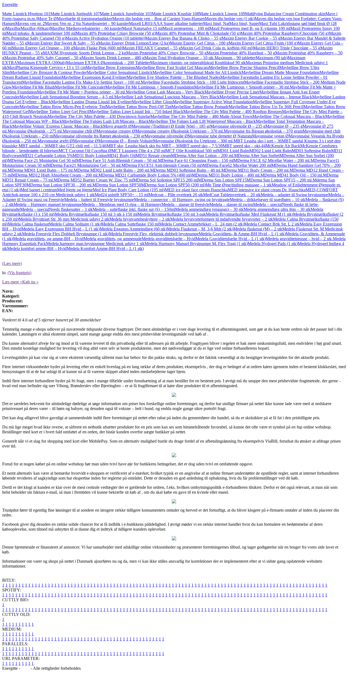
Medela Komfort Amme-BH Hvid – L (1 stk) (105, 248)
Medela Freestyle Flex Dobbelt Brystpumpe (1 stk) (65, 233)
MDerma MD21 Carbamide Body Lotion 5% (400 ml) (145, 175)
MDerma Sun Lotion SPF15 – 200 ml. (280, 180)
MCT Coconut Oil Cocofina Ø (84, 150)
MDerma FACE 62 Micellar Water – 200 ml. (272, 160)
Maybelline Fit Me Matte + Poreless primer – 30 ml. (81, 92)
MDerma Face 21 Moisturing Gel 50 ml (42, 160)
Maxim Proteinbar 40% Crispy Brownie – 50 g (166, 53)
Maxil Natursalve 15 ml (142, 28)
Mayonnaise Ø (85, 141)
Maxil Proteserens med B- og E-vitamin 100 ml (249, 28)
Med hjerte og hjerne (75, 189)
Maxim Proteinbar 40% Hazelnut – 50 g (241, 53)
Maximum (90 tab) (272, 57)
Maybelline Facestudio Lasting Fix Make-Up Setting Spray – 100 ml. (81, 82)
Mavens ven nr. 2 (30, 23)
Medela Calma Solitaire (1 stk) (75, 224)
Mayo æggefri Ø (117, 126)
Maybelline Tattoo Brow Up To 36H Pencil (266, 106)
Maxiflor (13, 28)
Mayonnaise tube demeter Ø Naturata (220, 136)
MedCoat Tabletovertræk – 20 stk (232, 194)
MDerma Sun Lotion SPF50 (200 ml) (173, 185)
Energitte (10, 4)
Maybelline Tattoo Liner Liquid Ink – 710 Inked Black (136, 111)
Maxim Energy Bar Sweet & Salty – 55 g (62, 43)
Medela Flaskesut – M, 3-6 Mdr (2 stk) (200, 229)
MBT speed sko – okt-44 (244, 145)
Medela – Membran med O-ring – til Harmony (121, 204)
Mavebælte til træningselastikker (84, 18)
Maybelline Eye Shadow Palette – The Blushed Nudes (173, 77)
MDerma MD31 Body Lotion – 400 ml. (226, 175)
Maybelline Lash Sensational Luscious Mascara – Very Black (166, 97)
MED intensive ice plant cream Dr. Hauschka (267, 189)
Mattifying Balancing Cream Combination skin (285, 13)
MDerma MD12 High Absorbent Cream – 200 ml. (55, 175)
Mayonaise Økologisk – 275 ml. (35, 131)
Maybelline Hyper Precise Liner (231, 92)
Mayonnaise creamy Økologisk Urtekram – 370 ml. (179, 131)
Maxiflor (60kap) (35, 28)
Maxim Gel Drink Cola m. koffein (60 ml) (217, 48)
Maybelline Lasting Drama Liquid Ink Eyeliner (91, 101)
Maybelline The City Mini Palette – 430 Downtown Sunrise (99, 116)
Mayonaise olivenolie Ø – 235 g (237, 126)
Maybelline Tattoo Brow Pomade (200, 106)
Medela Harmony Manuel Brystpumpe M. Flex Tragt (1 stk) (196, 243)
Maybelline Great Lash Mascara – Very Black (165, 92)
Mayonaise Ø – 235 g (284, 126)
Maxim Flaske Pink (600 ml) (97, 48)
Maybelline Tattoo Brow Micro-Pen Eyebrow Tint (63, 106)
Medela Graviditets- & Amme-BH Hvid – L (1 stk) (242, 233)
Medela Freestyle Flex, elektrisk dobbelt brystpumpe (154, 233)
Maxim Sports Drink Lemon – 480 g (113, 57)
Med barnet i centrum (38, 189)
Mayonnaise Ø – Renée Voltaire (125, 141)
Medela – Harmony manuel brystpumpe (48, 204)
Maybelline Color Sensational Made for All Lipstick (197, 72)
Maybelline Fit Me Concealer (80, 87)
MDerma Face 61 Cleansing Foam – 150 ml (196, 160)
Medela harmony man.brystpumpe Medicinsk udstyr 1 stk (95, 243)
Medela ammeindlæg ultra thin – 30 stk (277, 209)
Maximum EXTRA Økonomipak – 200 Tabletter (108, 62)
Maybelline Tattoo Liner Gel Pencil (59, 111)
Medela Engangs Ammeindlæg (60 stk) (133, 229)
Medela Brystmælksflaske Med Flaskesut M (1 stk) (249, 214)
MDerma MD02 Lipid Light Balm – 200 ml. (112, 170)
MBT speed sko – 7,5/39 (201, 145)
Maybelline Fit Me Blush (33, 87)
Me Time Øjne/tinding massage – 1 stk (239, 185)
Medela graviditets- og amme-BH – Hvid (48, 238)
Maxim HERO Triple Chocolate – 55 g (286, 48)
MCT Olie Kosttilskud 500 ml (191, 150)
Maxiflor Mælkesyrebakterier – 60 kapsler (86, 28)
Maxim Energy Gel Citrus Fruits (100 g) (263, 43)
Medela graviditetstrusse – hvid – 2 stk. (299, 238)
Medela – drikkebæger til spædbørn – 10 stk (267, 199)
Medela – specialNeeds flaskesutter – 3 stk (56, 209)
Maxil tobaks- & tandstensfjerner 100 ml (41, 33)
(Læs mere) (12, 263)
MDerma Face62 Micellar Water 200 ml (237, 165)
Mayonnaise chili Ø (80, 131)
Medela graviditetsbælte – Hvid (168, 238)
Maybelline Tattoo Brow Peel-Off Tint (139, 106)
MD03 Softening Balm (311, 150)
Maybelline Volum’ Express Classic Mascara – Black (57, 126)
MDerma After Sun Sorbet (256, 155)
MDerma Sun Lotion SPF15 (222, 180)
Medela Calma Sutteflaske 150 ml (130, 224)
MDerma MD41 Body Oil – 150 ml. (291, 175)
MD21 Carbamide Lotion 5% (47, 155)
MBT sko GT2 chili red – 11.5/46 (78, 145)
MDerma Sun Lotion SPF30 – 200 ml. (59, 185)
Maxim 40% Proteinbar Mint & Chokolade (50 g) (198, 33)
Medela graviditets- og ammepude (112, 238)
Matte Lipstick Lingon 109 (222, 13)
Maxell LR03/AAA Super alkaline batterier (166, 23)
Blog (25, 668)
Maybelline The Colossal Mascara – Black (288, 116)
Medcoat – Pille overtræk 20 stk (175, 194)
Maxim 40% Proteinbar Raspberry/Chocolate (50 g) (284, 33)
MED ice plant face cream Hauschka (196, 189)
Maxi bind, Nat (216, 23)
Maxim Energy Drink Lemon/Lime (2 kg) (134, 43)
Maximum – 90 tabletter (235, 57)
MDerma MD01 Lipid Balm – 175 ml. (41, 170)
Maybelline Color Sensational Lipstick (120, 72)
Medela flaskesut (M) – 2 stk (257, 229)
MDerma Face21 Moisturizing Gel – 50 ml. (84, 165)
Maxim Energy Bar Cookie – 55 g (251, 38)
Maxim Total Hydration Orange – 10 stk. (179, 57)
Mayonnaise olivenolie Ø (166, 136)
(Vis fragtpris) (19, 272)
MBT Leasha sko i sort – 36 (258, 141)
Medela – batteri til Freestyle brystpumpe (99, 199)
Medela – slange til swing (231, 204)
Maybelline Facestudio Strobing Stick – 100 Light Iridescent (192, 82)
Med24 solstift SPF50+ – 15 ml (121, 194)
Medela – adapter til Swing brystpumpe (294, 194)
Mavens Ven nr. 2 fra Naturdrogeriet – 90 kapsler (87, 23)
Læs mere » (12, 282)
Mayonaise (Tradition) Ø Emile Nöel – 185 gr (171, 126)
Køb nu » (30, 282)
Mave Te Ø (47, 18)
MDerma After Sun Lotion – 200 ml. (202, 155)
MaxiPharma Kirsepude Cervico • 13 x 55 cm (46, 67)
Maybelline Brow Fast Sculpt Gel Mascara (172, 67)
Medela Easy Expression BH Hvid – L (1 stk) (60, 229)
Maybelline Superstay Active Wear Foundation (213, 101)
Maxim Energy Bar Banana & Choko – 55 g (183, 38)
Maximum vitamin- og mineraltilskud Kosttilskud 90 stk (198, 62)
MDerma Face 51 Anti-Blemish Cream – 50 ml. (117, 160)
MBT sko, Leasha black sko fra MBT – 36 (143, 145)
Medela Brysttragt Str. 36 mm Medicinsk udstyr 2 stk (64, 219)
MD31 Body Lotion (90, 155)
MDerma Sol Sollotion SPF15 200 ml (165, 180)
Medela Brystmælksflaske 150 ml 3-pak (172, 214)
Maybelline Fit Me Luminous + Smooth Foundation (149, 87)
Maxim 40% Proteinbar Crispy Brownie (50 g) (116, 33)
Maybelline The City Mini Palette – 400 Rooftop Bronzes (232, 111)
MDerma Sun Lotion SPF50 (116, 185)
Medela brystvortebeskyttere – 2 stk (139, 219)
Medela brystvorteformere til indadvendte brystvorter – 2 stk (221, 219)
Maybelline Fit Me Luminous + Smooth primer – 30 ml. (242, 87)
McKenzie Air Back (283, 145)
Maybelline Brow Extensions (111, 67)
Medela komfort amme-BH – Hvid (37, 248)
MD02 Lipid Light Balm (270, 150)
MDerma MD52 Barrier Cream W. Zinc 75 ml (93, 180)
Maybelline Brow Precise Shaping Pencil (244, 67)
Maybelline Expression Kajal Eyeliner (94, 77)
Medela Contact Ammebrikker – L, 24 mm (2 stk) (201, 224)
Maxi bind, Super (244, 23)
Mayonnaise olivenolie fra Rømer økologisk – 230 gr (99, 136)
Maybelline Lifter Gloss (152, 101)
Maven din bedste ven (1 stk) (229, 18)
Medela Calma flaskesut (28, 224)
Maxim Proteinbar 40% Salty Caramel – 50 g (43, 57)
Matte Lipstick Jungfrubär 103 (126, 13)
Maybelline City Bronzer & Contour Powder (48, 72)
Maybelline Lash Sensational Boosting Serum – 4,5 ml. (67, 97)
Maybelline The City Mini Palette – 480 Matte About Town (201, 116)
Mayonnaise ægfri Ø (55, 141)
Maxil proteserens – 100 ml (186, 28)
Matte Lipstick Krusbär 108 (175, 13)
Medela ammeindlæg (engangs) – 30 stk (209, 209)
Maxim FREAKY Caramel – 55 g (151, 48)
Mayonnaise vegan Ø (270, 136)
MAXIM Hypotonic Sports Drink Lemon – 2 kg (84, 53)
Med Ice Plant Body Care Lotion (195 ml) (129, 189)
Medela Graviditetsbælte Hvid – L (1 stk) (230, 238)
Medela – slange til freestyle (185, 204)
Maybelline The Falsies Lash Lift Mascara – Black (105, 121)
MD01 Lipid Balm (233, 150)
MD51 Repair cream (153, 155)
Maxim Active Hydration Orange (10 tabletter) (105, 38)
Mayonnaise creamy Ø (116, 131)
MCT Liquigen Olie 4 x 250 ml (138, 150)
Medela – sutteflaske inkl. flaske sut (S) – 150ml (134, 209)
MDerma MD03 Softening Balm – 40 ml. (185, 170)
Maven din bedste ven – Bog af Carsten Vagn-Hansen (158, 18)
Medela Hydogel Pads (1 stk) (273, 243)
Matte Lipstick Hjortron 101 (26, 13)
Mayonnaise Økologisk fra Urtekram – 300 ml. (193, 141)
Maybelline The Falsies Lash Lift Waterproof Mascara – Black (202, 121)
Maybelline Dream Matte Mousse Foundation (280, 72)
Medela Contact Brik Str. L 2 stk (272, 224)
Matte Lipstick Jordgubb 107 (75, 13)
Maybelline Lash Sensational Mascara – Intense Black (265, 97)
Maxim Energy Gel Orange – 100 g (42, 48)
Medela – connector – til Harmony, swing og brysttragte (182, 199)
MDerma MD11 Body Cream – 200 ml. (255, 170)
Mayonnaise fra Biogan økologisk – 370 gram (263, 131)
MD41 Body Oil (121, 155)
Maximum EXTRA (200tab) (41, 62)
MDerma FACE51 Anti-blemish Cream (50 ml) (162, 165)
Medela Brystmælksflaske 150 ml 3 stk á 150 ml (96, 214)
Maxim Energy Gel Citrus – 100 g (199, 43)
